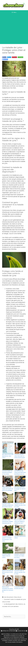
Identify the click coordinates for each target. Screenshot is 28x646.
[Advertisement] (14, 29)
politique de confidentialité (9, 630)
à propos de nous (21, 630)
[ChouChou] (14, 5)
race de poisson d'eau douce (12, 597)
